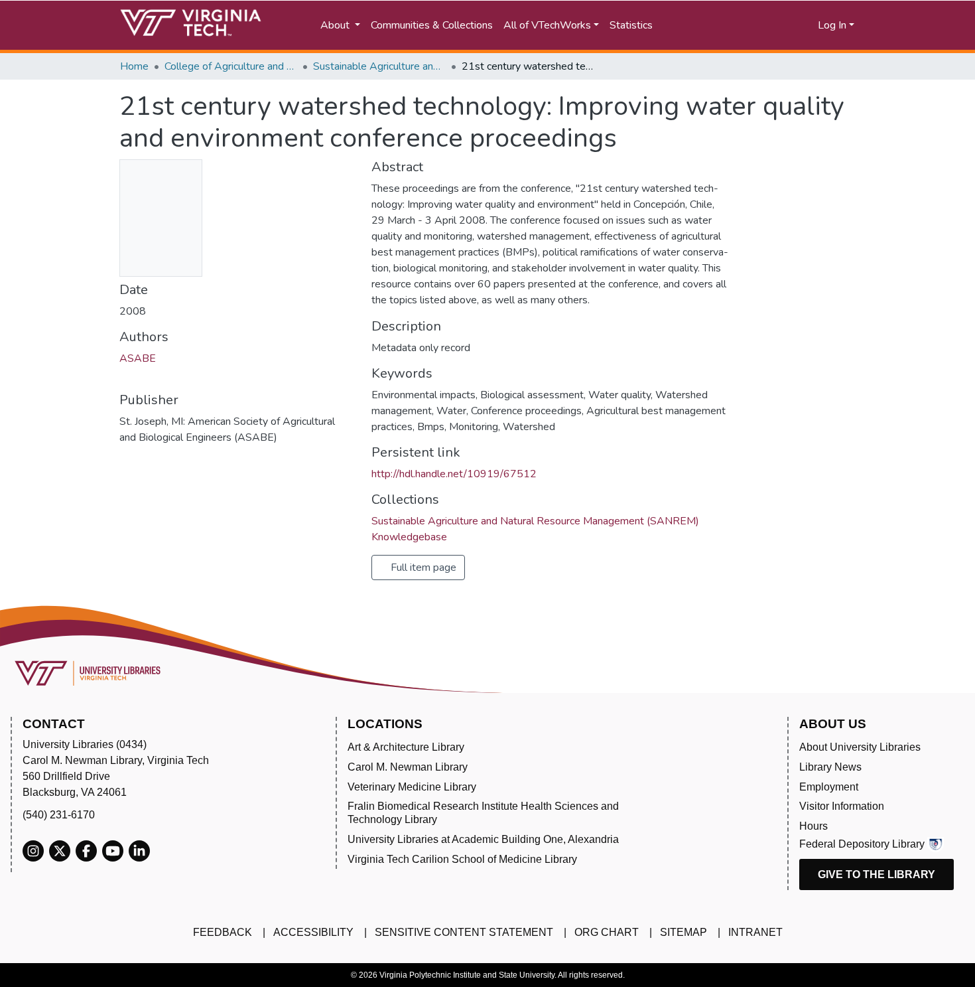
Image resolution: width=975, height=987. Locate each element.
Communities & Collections (432, 25)
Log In (832, 25)
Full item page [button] (422, 567)
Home (134, 66)
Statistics (631, 25)
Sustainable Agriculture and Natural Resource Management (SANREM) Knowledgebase (379, 66)
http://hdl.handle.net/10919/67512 (454, 474)
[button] (766, 25)
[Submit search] (708, 25)
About (336, 25)
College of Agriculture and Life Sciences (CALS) (230, 66)
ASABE (137, 358)
